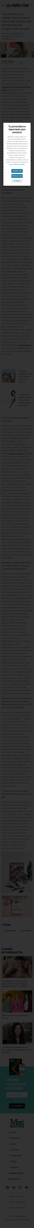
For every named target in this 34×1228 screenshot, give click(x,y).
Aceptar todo (17, 171)
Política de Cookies (19, 164)
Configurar (17, 181)
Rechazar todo (17, 176)
